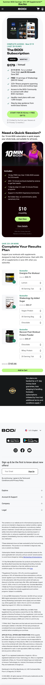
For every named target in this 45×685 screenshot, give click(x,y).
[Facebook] (22, 450)
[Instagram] (16, 450)
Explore (5, 490)
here (31, 568)
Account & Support (9, 497)
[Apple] (13, 440)
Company (6, 503)
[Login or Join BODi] (42, 8)
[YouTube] (29, 450)
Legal (4, 510)
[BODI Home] (22, 9)
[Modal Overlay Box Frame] (20, 473)
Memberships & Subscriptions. (32, 557)
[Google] (31, 440)
